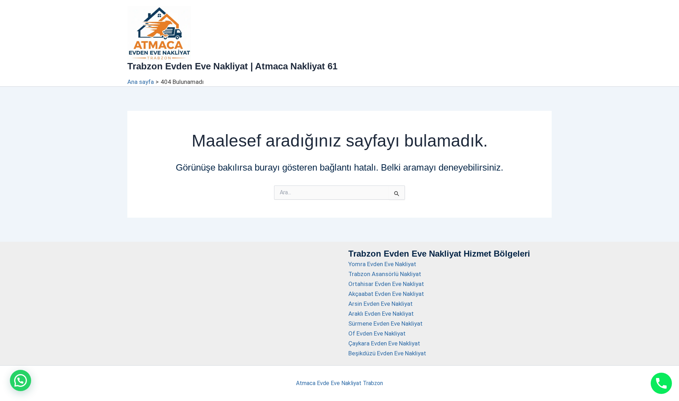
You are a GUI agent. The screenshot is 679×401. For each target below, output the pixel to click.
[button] (20, 380)
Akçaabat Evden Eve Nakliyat (386, 293)
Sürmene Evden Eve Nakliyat (385, 323)
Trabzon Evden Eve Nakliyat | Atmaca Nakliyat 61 (232, 66)
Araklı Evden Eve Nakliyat (381, 313)
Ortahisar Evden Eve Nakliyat (386, 283)
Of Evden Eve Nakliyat (377, 333)
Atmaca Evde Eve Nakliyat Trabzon (339, 383)
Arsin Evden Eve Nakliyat (380, 303)
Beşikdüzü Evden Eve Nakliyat (387, 353)
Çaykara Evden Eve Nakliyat (384, 343)
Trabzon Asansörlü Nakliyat (384, 273)
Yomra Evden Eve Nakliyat (382, 264)
